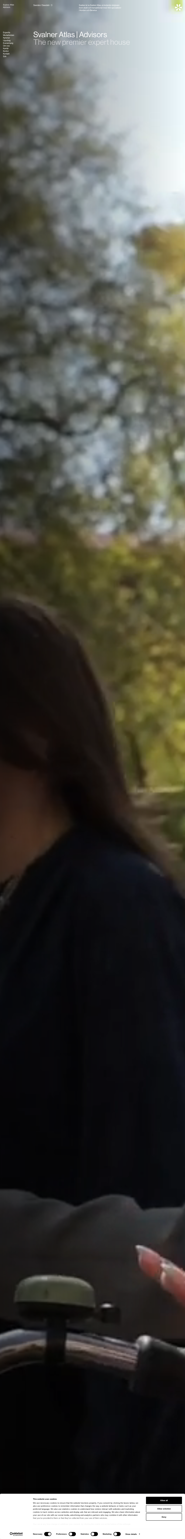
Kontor (6, 51)
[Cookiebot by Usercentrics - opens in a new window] (16, 1534)
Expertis (6, 32)
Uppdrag (7, 40)
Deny (164, 1517)
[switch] (72, 1534)
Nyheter (6, 38)
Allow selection (164, 1509)
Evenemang (8, 43)
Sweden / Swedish (41, 5)
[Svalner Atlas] (13, 6)
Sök (4, 56)
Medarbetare (8, 35)
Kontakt (6, 54)
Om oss (6, 46)
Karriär (6, 48)
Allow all (164, 1500)
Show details (131, 1534)
